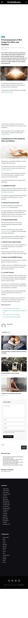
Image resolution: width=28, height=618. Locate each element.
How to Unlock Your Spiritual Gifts (11, 308)
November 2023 (6, 504)
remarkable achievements (7, 192)
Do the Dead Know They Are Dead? (10, 373)
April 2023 (5, 517)
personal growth (5, 207)
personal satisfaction (6, 170)
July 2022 (5, 522)
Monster (4, 546)
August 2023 (5, 510)
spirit (4, 553)
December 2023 (6, 502)
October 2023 (6, 506)
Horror (4, 541)
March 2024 (5, 499)
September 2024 (6, 494)
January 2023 (6, 520)
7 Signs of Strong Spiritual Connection (11, 393)
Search (2, 444)
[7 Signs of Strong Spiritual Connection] (14, 384)
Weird (4, 560)
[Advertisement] (14, 22)
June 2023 (5, 513)
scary (4, 549)
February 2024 (6, 501)
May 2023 (5, 515)
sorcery (4, 551)
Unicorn (4, 557)
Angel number (6, 537)
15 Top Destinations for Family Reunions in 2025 (13, 462)
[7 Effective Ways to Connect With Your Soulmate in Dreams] (14, 343)
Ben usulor (7, 47)
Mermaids (5, 544)
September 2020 (6, 524)
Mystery (4, 548)
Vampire (4, 558)
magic (3, 36)
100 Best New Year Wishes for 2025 (10, 463)
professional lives (5, 134)
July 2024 (5, 495)
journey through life (8, 92)
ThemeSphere (21, 584)
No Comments (21, 47)
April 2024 (5, 497)
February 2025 (6, 490)
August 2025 (5, 488)
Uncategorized (6, 555)
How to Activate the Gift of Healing (11, 317)
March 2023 (5, 518)
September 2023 (6, 508)
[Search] (26, 2)
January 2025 (6, 492)
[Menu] (2, 2)
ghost (4, 539)
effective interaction (6, 231)
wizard (4, 562)
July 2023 (5, 511)
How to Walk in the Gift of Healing (11, 314)
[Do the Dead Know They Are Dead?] (14, 364)
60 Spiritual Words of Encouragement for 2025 (13, 465)
